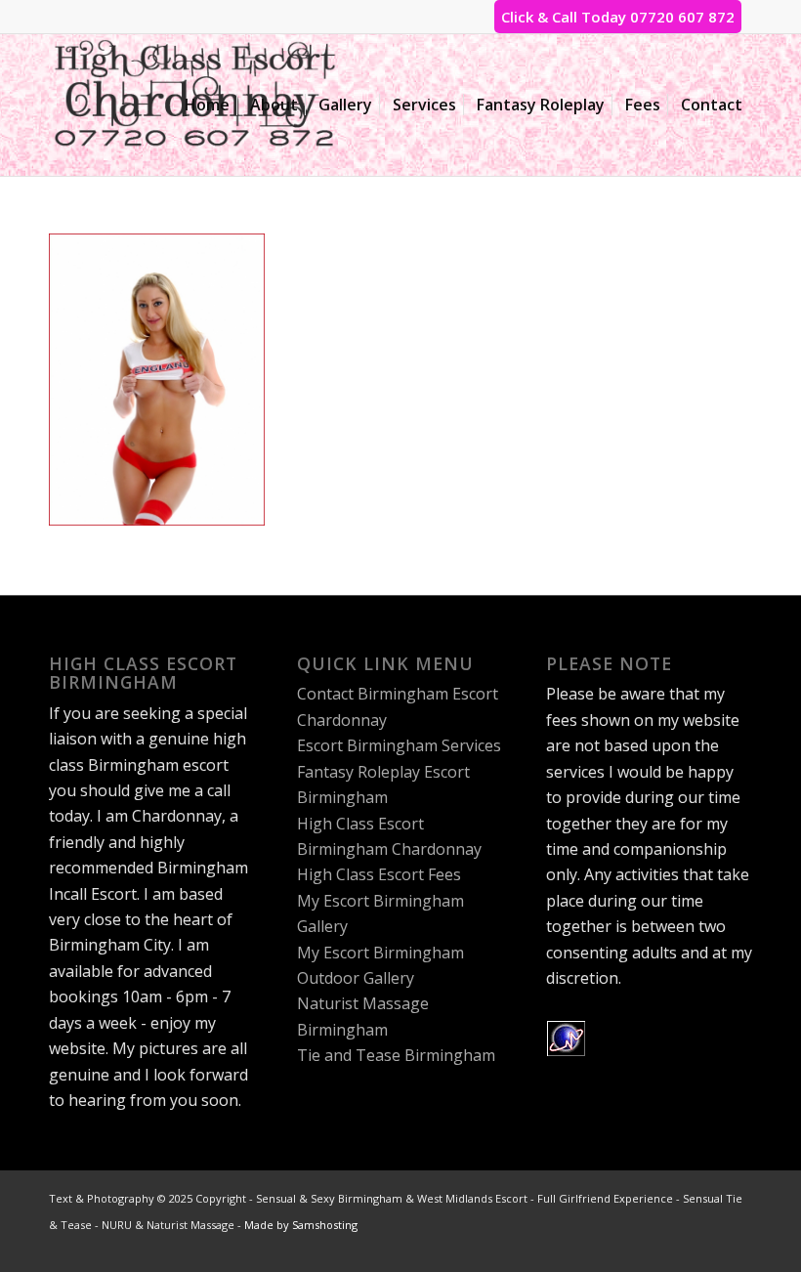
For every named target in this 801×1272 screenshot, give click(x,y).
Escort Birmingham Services (399, 745)
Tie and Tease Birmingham (396, 1055)
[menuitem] (207, 105)
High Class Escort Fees (379, 874)
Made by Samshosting (301, 1224)
